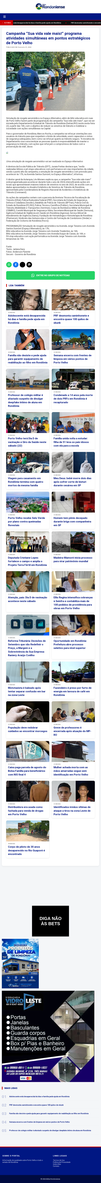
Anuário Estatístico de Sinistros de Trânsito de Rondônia (57, 187)
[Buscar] (10, 16)
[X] (22, 264)
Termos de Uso (59, 1160)
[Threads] (29, 264)
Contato (56, 1166)
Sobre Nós (57, 1164)
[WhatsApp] (9, 264)
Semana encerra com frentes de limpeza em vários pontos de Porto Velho (39, 1122)
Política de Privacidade (61, 1162)
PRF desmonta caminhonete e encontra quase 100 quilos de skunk (36, 1105)
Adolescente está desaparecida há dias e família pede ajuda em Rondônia (30, 23)
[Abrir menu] (4, 16)
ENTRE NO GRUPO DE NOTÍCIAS (53, 275)
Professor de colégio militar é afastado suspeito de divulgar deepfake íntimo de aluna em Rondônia (50, 1130)
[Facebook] (15, 264)
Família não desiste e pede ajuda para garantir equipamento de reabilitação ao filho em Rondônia (49, 1113)
